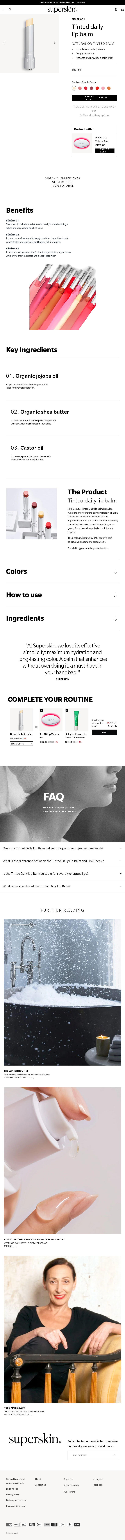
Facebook (97, 1485)
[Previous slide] (3, 43)
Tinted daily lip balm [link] (21, 734)
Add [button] (104, 732)
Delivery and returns (16, 1500)
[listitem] (62, 1000)
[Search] (10, 9)
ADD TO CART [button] (105, 151)
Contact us (40, 1485)
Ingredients (25, 618)
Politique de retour (15, 1506)
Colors (16, 571)
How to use (24, 595)
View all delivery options (96, 115)
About (38, 1479)
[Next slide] (55, 43)
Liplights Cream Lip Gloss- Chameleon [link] (75, 736)
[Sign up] (114, 1455)
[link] (82, 144)
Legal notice (12, 1489)
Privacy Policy (12, 1494)
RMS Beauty (78, 19)
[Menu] (3, 9)
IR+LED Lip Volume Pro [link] (101, 139)
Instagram (98, 1479)
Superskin (15, 1533)
